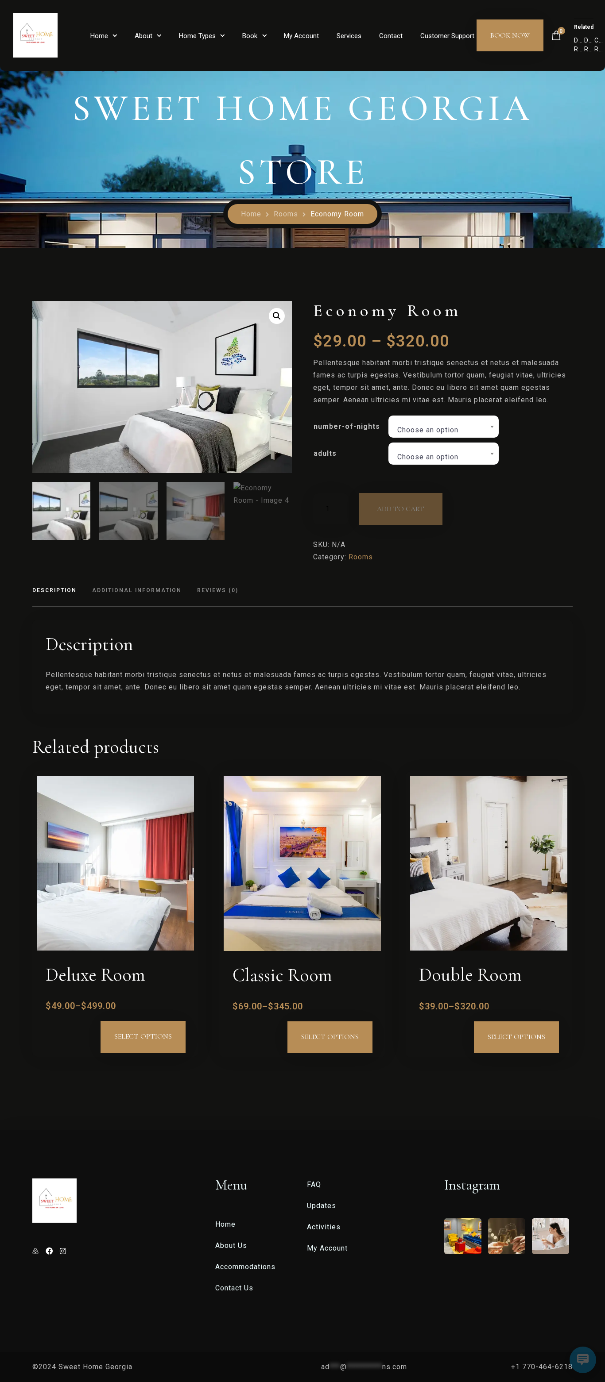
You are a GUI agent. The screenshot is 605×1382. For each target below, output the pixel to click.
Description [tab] (54, 590)
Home (99, 36)
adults (325, 453)
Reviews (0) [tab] (217, 590)
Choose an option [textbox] (427, 430)
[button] (277, 316)
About (143, 36)
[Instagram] (63, 1251)
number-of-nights (347, 426)
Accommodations (245, 1267)
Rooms (286, 214)
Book (249, 36)
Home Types (197, 36)
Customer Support (447, 36)
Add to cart (400, 508)
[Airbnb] (36, 1251)
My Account (301, 36)
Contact (391, 36)
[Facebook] (50, 1251)
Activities (324, 1227)
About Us (231, 1245)
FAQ (314, 1184)
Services (349, 36)
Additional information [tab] (137, 590)
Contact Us (234, 1288)
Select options (143, 1036)
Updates (321, 1205)
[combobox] (443, 427)
